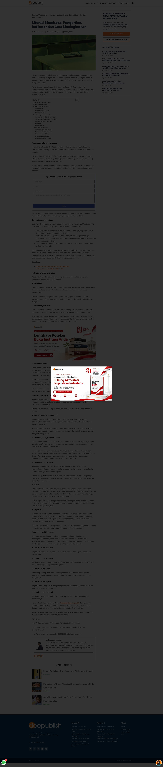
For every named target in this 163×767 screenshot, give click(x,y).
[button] (109, 369)
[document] (81, 383)
